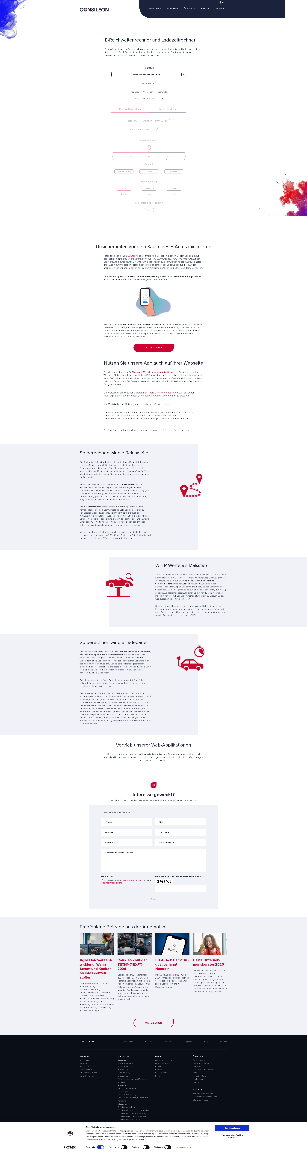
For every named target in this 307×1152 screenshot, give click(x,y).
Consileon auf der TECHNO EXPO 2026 (132, 964)
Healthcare (84, 1066)
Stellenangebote (200, 1100)
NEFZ (222, 589)
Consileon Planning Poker (129, 1119)
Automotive (85, 1060)
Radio (157, 1076)
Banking (83, 1063)
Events (158, 1066)
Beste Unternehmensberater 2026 (208, 962)
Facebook (128, 1042)
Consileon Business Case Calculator (134, 1110)
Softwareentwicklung (127, 1094)
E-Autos (131, 255)
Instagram (187, 1042)
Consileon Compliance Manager (132, 1113)
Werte (195, 1073)
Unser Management (201, 1063)
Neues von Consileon (165, 1060)
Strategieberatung (126, 1063)
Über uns (188, 8)
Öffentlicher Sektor (88, 1073)
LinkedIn (167, 1042)
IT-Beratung (123, 1070)
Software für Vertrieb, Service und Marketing (133, 1099)
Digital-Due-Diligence (127, 1088)
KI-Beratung (123, 1076)
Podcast (158, 1070)
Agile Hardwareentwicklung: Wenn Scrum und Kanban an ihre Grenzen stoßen (96, 969)
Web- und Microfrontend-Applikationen (153, 372)
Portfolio (171, 8)
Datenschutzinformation (133, 880)
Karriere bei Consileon (203, 1093)
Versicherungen (87, 1076)
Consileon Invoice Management (132, 1116)
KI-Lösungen (123, 1091)
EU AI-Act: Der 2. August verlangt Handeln (172, 964)
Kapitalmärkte (86, 1070)
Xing (206, 1042)
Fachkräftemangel (125, 1066)
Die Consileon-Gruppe (203, 1070)
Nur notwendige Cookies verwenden (232, 1136)
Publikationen (161, 1073)
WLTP (213, 574)
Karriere (218, 8)
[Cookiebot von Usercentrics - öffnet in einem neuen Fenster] (70, 1147)
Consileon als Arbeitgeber (205, 1097)
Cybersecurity (124, 1073)
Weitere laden (153, 1023)
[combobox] (113, 74)
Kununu (148, 1042)
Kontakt (196, 1082)
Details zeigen (182, 1147)
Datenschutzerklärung (111, 882)
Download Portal (162, 1063)
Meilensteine (199, 1079)
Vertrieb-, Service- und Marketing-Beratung (133, 1080)
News (204, 8)
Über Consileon (200, 1060)
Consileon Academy (127, 1107)
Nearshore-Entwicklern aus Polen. (160, 392)
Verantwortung (199, 1076)
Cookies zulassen (232, 1128)
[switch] (124, 1147)
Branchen (154, 8)
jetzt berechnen (153, 348)
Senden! (153, 899)
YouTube (223, 1042)
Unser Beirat (198, 1066)
